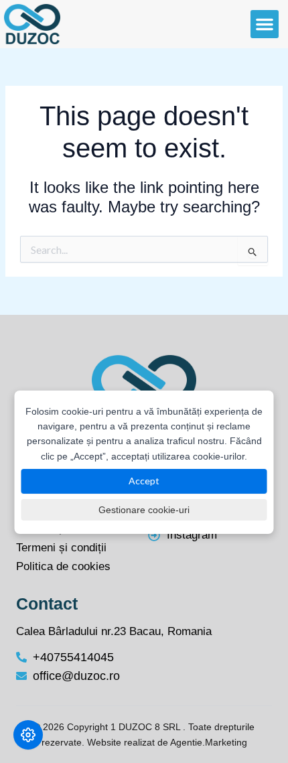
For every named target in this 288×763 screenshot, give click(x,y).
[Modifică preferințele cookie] (28, 735)
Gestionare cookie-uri (144, 509)
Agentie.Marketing (208, 742)
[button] (264, 24)
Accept (144, 480)
